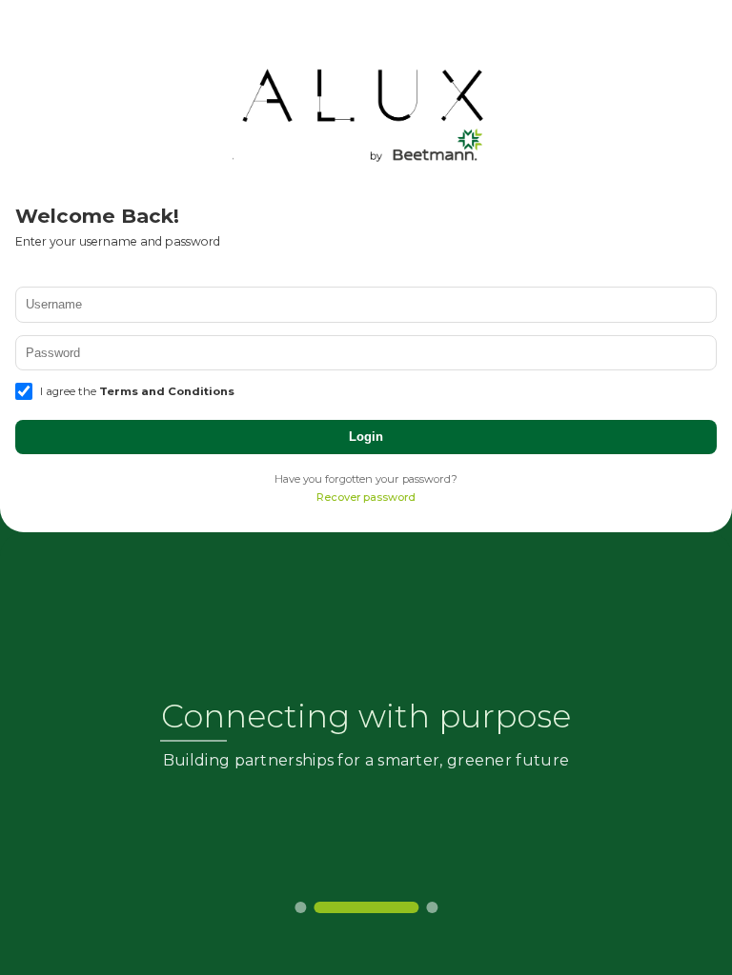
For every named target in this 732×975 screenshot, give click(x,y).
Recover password (366, 497)
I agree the (137, 391)
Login (366, 436)
